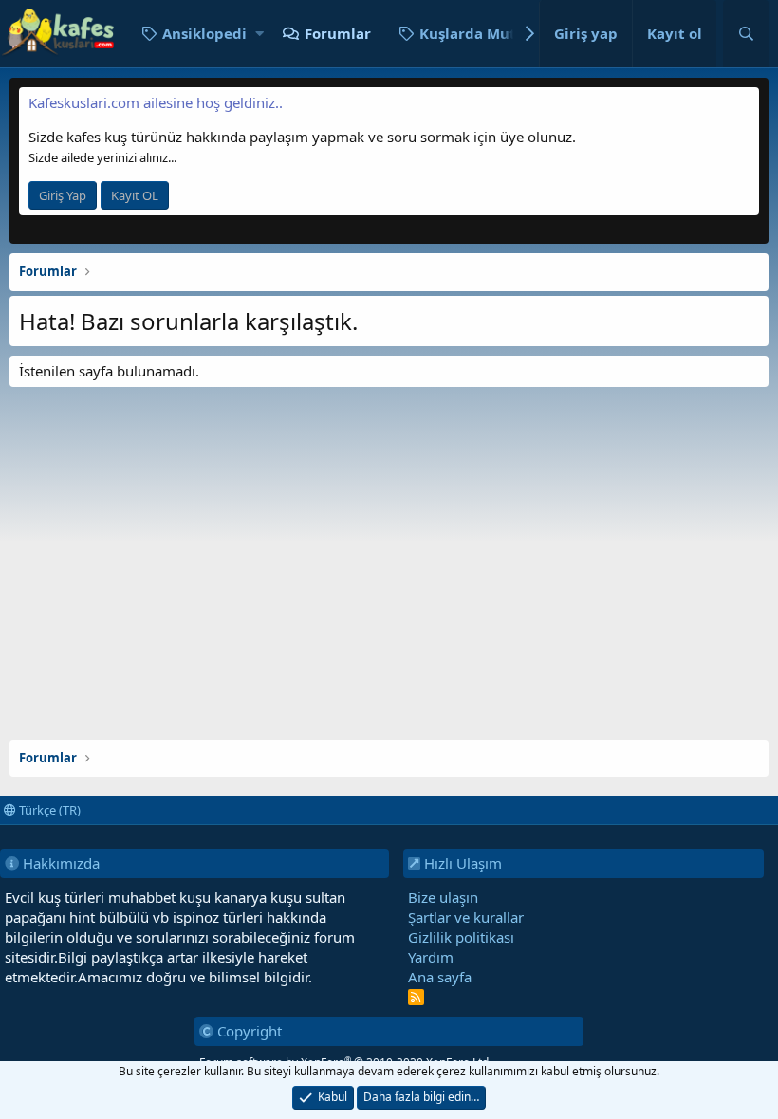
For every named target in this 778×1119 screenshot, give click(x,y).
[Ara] (746, 33)
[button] (259, 33)
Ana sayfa (440, 976)
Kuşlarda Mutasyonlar (498, 33)
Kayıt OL (134, 195)
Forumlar (338, 33)
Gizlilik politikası (461, 936)
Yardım (431, 956)
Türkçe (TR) (48, 809)
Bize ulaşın (443, 897)
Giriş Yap (62, 195)
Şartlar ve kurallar (466, 917)
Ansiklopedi (204, 33)
